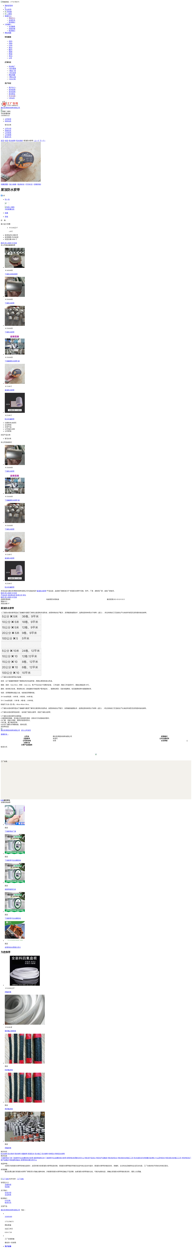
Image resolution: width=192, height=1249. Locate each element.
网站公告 (13, 77)
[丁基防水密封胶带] (15, 267)
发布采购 (12, 92)
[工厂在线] (5, 1179)
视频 (10, 52)
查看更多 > (4, 734)
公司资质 (8, 133)
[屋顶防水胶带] (15, 383)
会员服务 (12, 26)
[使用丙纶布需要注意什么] (15, 940)
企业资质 (8, 1195)
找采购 (7, 1187)
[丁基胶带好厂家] (15, 824)
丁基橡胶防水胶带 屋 (12, 361)
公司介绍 (8, 128)
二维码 (9, 14)
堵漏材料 (24, 1154)
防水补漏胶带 (9, 419)
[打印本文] (29, 184)
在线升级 (12, 28)
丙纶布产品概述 (101, 1158)
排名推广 (12, 66)
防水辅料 (45, 1154)
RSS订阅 (13, 79)
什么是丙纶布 (160, 1158)
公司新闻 (8, 135)
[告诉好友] (21, 184)
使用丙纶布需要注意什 (13, 947)
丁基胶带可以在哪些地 (13, 860)
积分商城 (13, 68)
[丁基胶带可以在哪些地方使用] (15, 853)
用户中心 (12, 87)
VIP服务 (8, 24)
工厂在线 (20, 1179)
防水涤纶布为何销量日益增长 (144, 1158)
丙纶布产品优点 (90, 1158)
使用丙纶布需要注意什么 (75, 1158)
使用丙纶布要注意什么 (29, 1160)
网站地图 (8, 33)
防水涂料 (4, 1154)
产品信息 (4, 595)
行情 (10, 45)
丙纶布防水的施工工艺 (126, 1158)
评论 (24, 595)
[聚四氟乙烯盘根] (25, 1024)
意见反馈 (13, 73)
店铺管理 (8, 1185)
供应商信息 (12, 595)
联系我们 (12, 22)
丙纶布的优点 (112, 1158)
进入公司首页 (26, 730)
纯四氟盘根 (9, 1070)
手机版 (9, 11)
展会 (10, 47)
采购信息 (8, 130)
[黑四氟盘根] (25, 1102)
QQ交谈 (7, 1200)
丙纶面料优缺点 (14, 1160)
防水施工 (38, 1154)
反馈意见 (12, 20)
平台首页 (8, 9)
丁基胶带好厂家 (10, 831)
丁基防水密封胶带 (11, 274)
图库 (10, 49)
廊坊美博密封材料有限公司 (10, 108)
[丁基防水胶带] (15, 296)
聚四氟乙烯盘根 (10, 1031)
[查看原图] (4, 184)
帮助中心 (12, 18)
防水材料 (12, 140)
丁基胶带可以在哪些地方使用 (22, 1158)
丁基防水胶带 (9, 303)
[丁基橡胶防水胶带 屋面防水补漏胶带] (15, 354)
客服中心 (8, 16)
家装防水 (31, 1154)
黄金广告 (13, 70)
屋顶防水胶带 (9, 390)
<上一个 (36, 140)
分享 (3, 195)
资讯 (10, 56)
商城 (10, 54)
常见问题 (12, 96)
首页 (2, 140)
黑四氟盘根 (9, 1109)
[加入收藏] (12, 184)
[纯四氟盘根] (25, 1063)
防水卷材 (19, 140)
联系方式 (8, 137)
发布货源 (12, 89)
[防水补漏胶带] (15, 412)
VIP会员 (12, 98)
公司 (10, 58)
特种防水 (51, 1154)
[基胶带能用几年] (15, 882)
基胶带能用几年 (10, 889)
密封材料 (17, 1154)
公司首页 (8, 119)
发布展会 (12, 94)
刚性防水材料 (60, 1154)
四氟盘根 (8, 992)
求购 (10, 43)
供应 (10, 41)
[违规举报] (37, 184)
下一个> (42, 140)
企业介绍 (8, 1192)
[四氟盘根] (25, 985)
